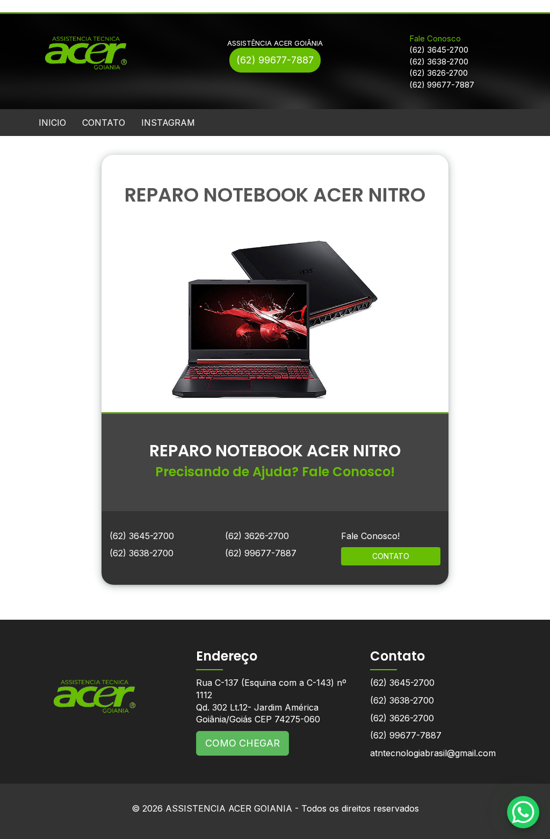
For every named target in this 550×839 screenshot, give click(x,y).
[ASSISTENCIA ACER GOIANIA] (95, 688)
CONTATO (103, 122)
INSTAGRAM (168, 122)
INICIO (52, 122)
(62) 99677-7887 (275, 60)
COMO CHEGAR (242, 743)
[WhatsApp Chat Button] (523, 812)
